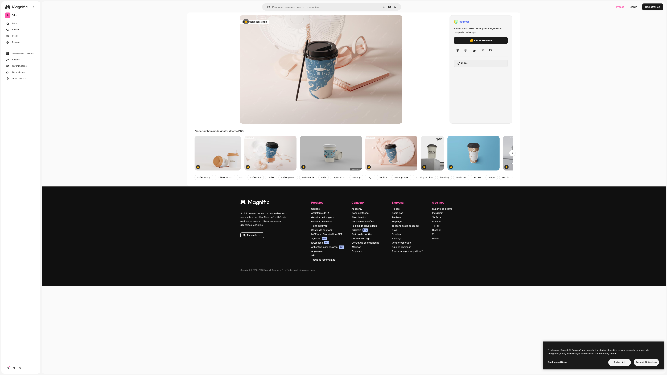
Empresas (357, 251)
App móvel (317, 251)
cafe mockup (203, 177)
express (477, 177)
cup (241, 177)
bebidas (383, 177)
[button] (252, 235)
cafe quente (308, 177)
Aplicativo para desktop (327, 247)
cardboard (461, 177)
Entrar (633, 7)
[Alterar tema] (20, 368)
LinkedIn (436, 221)
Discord (436, 230)
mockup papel (401, 177)
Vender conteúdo (401, 242)
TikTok (435, 225)
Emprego (397, 221)
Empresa (398, 202)
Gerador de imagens (322, 217)
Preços (620, 7)
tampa (491, 177)
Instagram (437, 213)
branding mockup (424, 177)
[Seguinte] (512, 153)
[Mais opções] (499, 50)
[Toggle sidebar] (34, 7)
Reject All (619, 362)
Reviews (396, 217)
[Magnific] (255, 203)
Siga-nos (438, 202)
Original (262, 21)
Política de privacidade (364, 225)
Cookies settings (361, 238)
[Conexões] (7, 368)
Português (252, 235)
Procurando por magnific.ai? (407, 251)
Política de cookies (362, 234)
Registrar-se (652, 7)
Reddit (435, 238)
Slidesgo (396, 238)
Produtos (317, 202)
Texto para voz (319, 225)
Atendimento (358, 217)
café (323, 177)
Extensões (320, 242)
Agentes (318, 238)
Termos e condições (363, 221)
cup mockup (339, 177)
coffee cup (255, 177)
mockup (356, 177)
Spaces (315, 208)
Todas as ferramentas (323, 259)
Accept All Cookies (646, 362)
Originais (359, 230)
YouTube (436, 217)
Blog (394, 230)
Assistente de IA (320, 213)
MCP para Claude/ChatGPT (326, 234)
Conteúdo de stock (321, 230)
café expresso (288, 177)
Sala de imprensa (401, 247)
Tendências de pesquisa (405, 225)
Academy (357, 208)
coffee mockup (225, 177)
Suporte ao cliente (442, 208)
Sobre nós (397, 213)
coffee (271, 177)
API (313, 255)
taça (370, 177)
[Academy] (14, 368)
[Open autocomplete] (267, 7)
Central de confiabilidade (365, 242)
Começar (358, 202)
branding (444, 177)
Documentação (360, 213)
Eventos (396, 234)
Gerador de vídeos (321, 221)
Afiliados (356, 247)
